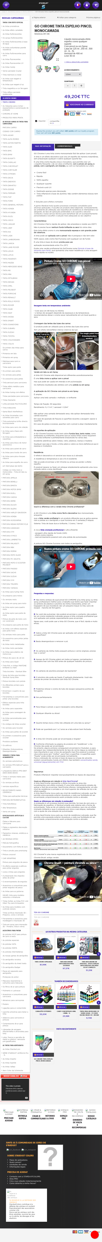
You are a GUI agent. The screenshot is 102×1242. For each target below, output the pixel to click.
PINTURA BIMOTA (10, 486)
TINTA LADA (7, 236)
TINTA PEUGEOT (9, 290)
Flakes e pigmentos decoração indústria (15, 828)
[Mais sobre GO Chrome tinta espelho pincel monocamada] (43, 1042)
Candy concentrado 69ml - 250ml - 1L (66, 1012)
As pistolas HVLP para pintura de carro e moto (14, 935)
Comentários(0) (65, 146)
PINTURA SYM (8, 580)
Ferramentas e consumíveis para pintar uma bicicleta (15, 698)
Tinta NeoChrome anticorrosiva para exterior (66, 963)
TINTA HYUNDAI (9, 213)
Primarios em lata (9, 354)
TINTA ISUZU (8, 216)
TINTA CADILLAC (9, 162)
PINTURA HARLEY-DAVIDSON (14, 513)
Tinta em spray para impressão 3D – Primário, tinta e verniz (15, 926)
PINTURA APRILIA (10, 478)
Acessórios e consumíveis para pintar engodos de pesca (15, 887)
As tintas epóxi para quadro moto (14, 608)
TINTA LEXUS (8, 251)
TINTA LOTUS (8, 255)
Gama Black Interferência (12, 412)
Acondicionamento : (72, 70)
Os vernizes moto (10, 600)
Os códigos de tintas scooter (14, 724)
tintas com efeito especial (13, 22)
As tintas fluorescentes (12, 59)
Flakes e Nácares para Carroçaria (11, 822)
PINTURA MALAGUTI (11, 543)
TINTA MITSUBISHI (10, 278)
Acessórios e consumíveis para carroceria (15, 995)
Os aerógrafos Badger (11, 967)
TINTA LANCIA (8, 243)
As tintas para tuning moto (13, 592)
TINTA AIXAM (8, 135)
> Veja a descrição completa (76, 62)
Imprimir (42, 121)
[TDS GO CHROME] (36, 922)
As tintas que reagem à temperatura (12, 80)
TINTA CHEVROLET (10, 166)
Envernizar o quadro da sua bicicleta (14, 692)
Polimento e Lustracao (11, 991)
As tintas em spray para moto (14, 603)
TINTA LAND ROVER (11, 247)
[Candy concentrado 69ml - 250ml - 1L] (66, 994)
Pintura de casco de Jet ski (13, 658)
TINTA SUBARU (9, 328)
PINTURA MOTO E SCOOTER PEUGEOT (14, 564)
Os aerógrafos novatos (12, 960)
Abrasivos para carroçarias (13, 1000)
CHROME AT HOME (10, 114)
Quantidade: (69, 81)
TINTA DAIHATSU (9, 185)
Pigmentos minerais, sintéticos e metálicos (15, 834)
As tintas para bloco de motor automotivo (15, 444)
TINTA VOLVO (8, 344)
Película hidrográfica (11, 843)
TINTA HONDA (8, 209)
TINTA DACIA (8, 178)
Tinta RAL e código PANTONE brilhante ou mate (14, 667)
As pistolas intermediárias (13, 952)
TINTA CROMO (27, 12)
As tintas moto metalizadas (13, 644)
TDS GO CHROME (41, 912)
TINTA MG (6, 270)
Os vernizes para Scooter (13, 728)
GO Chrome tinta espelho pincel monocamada (43, 1060)
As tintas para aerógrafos (13, 1045)
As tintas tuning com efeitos (14, 392)
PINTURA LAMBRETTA (12, 540)
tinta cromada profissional (52, 530)
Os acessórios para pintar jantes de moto (15, 639)
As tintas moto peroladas (13, 648)
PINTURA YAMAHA (10, 588)
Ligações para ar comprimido (14, 1008)
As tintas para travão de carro (15, 453)
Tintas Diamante (9, 400)
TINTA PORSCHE (9, 294)
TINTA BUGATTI (9, 158)
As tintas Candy (9, 67)
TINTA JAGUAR (9, 224)
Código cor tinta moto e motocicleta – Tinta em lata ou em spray (15, 472)
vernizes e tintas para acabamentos (11, 756)
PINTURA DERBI (9, 501)
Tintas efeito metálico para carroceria (13, 387)
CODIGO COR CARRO (11, 131)
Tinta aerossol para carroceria (15, 383)
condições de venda (18, 1165)
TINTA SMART (8, 321)
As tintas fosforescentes (12, 34)
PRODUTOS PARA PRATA (13, 118)
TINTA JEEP (7, 228)
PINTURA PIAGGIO (10, 569)
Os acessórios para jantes (13, 379)
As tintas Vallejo (9, 1067)
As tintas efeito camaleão (13, 30)
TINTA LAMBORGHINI (11, 240)
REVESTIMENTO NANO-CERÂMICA (12, 791)
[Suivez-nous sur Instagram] (29, 1150)
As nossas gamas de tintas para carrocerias (15, 123)
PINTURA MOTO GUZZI (12, 555)
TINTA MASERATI (9, 259)
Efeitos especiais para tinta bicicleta (13, 704)
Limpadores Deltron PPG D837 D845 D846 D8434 (15, 772)
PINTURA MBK (8, 547)
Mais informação (43, 146)
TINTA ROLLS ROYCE (11, 301)
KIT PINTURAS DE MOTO (12, 466)
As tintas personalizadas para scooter (14, 719)
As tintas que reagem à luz (13, 85)
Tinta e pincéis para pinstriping (15, 851)
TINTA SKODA (8, 317)
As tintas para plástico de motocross (13, 653)
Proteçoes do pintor (11, 977)
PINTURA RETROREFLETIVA (14, 800)
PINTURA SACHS (9, 573)
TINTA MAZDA (8, 263)
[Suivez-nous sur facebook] (14, 1150)
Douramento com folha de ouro (15, 847)
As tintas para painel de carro (14, 449)
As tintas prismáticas (11, 26)
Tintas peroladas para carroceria (16, 396)
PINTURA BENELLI (10, 482)
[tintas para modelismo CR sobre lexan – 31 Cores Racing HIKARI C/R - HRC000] (89, 994)
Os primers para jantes (12, 371)
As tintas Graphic (9, 1059)
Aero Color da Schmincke (13, 1071)
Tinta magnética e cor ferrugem (15, 88)
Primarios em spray (10, 357)
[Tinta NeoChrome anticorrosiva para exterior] (66, 945)
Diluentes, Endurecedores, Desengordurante (13, 750)
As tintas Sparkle (9, 1063)
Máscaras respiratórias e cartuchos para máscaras (13, 982)
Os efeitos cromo (14, 12)
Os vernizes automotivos (12, 761)
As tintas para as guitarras (13, 891)
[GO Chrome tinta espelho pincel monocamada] (48, 49)
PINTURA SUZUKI (10, 576)
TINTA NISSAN (8, 282)
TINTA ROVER (8, 305)
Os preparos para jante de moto (15, 625)
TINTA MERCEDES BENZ (12, 267)
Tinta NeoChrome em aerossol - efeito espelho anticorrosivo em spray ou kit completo (89, 964)
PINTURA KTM (8, 532)
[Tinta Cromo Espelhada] (43, 945)
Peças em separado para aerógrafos (12, 972)
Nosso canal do (11, 1076)
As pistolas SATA (9, 944)
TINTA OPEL (7, 286)
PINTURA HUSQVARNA (12, 520)
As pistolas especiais (11, 940)
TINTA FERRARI (9, 193)
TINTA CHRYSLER (10, 170)
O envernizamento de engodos (15, 882)
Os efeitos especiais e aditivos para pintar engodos (15, 867)
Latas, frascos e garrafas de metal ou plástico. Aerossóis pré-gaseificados (14, 1039)
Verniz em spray (9, 812)
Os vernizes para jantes (12, 375)
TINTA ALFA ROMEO (11, 139)
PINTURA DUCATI (10, 505)
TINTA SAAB (8, 309)
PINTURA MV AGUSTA (11, 559)
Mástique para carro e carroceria (11, 362)
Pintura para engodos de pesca (15, 862)
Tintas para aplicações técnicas (15, 796)
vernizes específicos (10, 786)
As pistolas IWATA (10, 948)
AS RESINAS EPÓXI (10, 839)
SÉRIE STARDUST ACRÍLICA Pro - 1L (15, 1054)
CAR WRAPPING (9, 858)
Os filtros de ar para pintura (14, 987)
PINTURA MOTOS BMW (12, 489)
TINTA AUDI (7, 147)
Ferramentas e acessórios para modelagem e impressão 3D (15, 920)
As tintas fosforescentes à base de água (15, 43)
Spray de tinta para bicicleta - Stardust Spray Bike (14, 676)
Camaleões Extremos (43, 1011)
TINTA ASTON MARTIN (12, 143)
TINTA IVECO (8, 220)
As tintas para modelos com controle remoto (14, 908)
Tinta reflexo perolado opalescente (11, 93)
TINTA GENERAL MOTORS (13, 205)
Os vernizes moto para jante (14, 635)
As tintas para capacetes (12, 709)
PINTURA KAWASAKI (11, 528)
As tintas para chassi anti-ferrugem (13, 432)
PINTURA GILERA (9, 509)
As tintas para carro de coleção (15, 427)
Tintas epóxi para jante (12, 367)
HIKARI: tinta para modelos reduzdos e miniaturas (13, 896)
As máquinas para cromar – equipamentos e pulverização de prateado (15, 108)
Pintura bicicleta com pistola (14, 681)
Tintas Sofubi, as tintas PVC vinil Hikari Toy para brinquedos (15, 902)
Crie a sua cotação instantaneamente (25, 1181)
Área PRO (13, 1179)
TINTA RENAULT (9, 297)
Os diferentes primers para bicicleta (13, 686)
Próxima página (92, 18)
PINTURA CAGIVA (10, 497)
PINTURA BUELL (9, 493)
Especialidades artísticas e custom (13, 817)
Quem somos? (15, 1162)
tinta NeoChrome (69, 781)
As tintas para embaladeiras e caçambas (14, 438)
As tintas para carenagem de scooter (14, 713)
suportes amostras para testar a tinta (15, 1013)
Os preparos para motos (12, 596)
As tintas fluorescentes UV (13, 63)
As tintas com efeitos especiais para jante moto (15, 630)
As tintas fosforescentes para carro (14, 54)
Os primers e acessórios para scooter (14, 737)
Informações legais (17, 1167)
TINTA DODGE (8, 189)
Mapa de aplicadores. (18, 1160)
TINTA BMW (7, 155)
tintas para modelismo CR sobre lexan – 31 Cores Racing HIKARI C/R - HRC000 (89, 1013)
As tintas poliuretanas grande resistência (14, 49)
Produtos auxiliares (10, 742)
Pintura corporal (9, 854)
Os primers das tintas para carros (13, 349)
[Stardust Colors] (42, 5)
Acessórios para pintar (12, 931)
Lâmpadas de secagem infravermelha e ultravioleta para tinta (15, 1031)
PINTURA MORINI (9, 551)
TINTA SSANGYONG (10, 325)
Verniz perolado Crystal (12, 71)
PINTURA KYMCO (10, 536)
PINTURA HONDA (9, 516)
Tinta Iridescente (9, 408)
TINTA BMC (7, 151)
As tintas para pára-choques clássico (14, 457)
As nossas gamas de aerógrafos (15, 956)
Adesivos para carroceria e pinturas (13, 1019)
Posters (6, 1004)
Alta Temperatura (9, 808)
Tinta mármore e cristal (12, 75)
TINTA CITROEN (9, 174)
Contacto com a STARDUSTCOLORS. (25, 1177)
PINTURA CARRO (10, 128)
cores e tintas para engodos (14, 872)
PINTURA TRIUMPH (10, 584)
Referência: (39, 34)
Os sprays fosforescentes (13, 38)
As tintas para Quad (10, 662)
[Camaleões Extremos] (43, 994)
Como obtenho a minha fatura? (22, 1183)
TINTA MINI (7, 274)
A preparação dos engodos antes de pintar (13, 877)
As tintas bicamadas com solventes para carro (13, 416)
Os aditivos (7, 745)
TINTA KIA (7, 232)
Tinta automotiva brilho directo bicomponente (15, 422)
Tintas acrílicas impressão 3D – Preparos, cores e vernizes (15, 914)
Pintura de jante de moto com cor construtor (14, 620)
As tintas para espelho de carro (15, 462)
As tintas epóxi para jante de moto (14, 614)
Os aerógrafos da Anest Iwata (14, 963)
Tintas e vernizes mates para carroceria (14, 778)
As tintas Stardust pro (11, 1049)
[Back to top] (99, 866)
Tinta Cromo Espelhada (43, 962)
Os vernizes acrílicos (11, 783)
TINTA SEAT (7, 313)
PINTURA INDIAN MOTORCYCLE (15, 524)
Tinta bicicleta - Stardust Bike (14, 671)
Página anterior (39, 18)
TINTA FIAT (7, 197)
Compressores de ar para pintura (13, 1025)
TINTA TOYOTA (8, 336)
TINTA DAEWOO (9, 182)
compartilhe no (54, 122)
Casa (3, 12)
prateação (67, 801)
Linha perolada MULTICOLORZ (15, 404)
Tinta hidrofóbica (9, 804)
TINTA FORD (8, 201)
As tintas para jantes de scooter (15, 732)
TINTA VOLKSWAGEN (11, 340)
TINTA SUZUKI (8, 332)
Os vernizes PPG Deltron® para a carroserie (15, 766)
